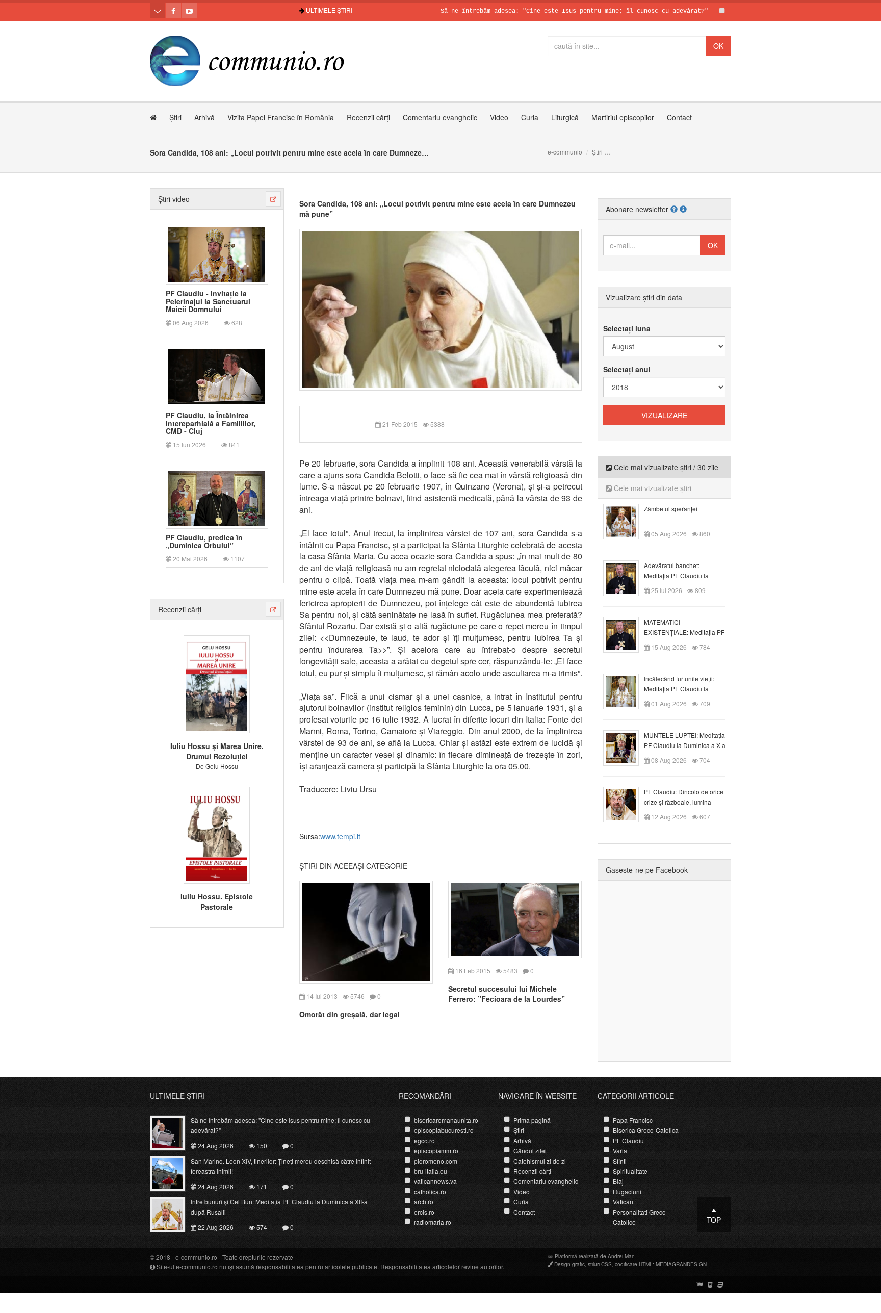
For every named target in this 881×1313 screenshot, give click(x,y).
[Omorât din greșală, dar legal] (366, 930)
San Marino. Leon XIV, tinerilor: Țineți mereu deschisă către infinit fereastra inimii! (281, 1165)
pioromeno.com (435, 1160)
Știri (175, 117)
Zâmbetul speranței (670, 508)
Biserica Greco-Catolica (646, 1130)
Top (714, 1220)
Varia (620, 1150)
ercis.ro (424, 1211)
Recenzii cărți (368, 117)
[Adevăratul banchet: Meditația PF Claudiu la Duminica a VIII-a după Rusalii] (627, 577)
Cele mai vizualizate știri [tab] (651, 488)
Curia (529, 117)
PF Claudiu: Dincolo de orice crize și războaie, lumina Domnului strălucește (683, 801)
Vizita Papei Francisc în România (280, 117)
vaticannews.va (435, 1181)
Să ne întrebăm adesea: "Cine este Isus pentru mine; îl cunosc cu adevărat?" (541, 11)
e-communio (565, 151)
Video (499, 117)
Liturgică (565, 117)
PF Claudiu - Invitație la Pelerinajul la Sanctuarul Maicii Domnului (208, 301)
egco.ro (424, 1140)
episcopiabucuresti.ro (444, 1130)
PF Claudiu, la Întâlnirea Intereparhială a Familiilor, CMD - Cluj (210, 423)
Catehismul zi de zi (539, 1160)
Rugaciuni (627, 1191)
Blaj (618, 1181)
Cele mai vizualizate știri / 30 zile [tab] (665, 467)
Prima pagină (532, 1120)
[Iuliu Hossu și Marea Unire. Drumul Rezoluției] (217, 683)
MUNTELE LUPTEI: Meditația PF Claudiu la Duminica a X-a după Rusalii (684, 745)
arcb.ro (423, 1201)
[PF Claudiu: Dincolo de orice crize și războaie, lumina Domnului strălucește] (627, 804)
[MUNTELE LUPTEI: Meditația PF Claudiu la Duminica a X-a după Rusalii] (627, 747)
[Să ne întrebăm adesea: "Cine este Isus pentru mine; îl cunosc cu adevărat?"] (173, 1132)
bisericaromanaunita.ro (446, 1120)
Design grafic (569, 1264)
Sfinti (620, 1160)
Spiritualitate (630, 1171)
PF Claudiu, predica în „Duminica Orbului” (204, 542)
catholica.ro (430, 1191)
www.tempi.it (340, 836)
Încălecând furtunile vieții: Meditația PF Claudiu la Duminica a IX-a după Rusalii (684, 688)
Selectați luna (627, 328)
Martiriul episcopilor (622, 117)
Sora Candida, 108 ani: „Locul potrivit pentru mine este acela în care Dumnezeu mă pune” (437, 208)
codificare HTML (634, 1264)
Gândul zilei (530, 1150)
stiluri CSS (600, 1264)
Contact (679, 117)
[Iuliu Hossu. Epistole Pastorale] (217, 834)
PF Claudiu (628, 1140)
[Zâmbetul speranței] (627, 521)
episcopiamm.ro (436, 1150)
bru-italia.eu (430, 1171)
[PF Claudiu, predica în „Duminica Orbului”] (216, 498)
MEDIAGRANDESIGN (681, 1264)
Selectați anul (627, 369)
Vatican (623, 1201)
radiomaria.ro (432, 1222)
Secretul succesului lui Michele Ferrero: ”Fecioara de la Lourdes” (506, 994)
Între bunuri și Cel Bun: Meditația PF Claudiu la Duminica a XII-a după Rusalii (279, 1206)
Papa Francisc (633, 1120)
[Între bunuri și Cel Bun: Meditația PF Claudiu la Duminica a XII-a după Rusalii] (173, 1213)
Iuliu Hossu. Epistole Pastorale (216, 901)
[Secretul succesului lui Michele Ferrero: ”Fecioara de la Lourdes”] (515, 918)
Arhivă (204, 117)
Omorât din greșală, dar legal (349, 1014)
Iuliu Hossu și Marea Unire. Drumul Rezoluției (217, 751)
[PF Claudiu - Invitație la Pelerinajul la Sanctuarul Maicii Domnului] (216, 253)
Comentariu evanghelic (440, 117)
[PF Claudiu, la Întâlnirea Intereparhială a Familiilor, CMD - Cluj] (216, 376)
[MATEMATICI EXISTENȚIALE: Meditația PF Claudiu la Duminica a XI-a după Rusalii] (627, 634)
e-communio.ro (196, 1257)
